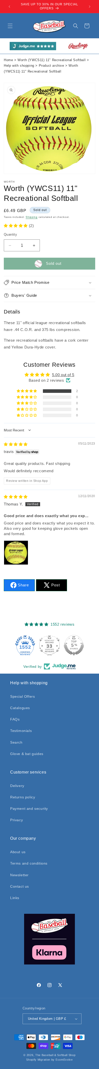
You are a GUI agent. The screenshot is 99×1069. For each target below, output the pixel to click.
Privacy (16, 820)
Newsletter (19, 875)
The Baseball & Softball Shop (55, 1055)
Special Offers (22, 696)
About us (18, 852)
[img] (16, 444)
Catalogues (20, 708)
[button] (10, 25)
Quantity (10, 234)
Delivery (17, 786)
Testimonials (21, 731)
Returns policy (22, 797)
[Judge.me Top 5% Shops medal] (74, 645)
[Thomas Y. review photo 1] (16, 552)
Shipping (32, 217)
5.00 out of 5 (63, 375)
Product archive (51, 65)
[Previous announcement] (9, 6)
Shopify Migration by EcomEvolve (49, 1059)
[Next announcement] (89, 6)
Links (14, 898)
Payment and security (29, 809)
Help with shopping (19, 65)
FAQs (15, 719)
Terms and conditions (28, 863)
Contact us (19, 886)
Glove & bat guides (26, 754)
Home (8, 60)
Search (16, 742)
